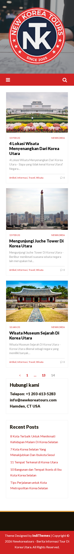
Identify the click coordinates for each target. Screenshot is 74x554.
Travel (32, 177)
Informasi (22, 177)
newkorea (58, 137)
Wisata (39, 177)
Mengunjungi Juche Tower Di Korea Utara (36, 243)
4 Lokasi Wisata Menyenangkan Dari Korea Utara (34, 148)
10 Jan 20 (14, 327)
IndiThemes (41, 535)
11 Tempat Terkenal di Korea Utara (34, 462)
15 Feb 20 (14, 137)
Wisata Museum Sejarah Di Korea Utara (34, 335)
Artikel (12, 177)
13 (43, 375)
